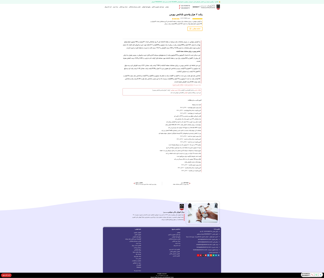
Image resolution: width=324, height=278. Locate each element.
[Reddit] (211, 255)
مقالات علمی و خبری (178, 85)
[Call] (312, 274)
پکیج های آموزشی (146, 7)
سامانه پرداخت (137, 248)
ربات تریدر (115, 7)
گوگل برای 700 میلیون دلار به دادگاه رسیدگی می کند (187, 159)
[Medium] (213, 255)
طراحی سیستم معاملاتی (134, 7)
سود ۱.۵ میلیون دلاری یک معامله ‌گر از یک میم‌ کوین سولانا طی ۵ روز (183, 148)
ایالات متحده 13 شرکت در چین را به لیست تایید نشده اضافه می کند (183, 153)
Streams (139, 267)
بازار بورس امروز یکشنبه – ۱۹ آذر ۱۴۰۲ (191, 165)
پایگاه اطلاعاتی (137, 250)
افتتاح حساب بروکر (136, 245)
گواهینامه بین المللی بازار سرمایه (133, 239)
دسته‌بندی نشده (189, 85)
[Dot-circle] (198, 255)
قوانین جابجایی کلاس (174, 254)
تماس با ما (138, 258)
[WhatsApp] (316, 274)
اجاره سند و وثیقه (196, 105)
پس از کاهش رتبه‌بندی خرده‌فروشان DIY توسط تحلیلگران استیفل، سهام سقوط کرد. (179, 133)
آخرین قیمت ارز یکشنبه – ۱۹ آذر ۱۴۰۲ (191, 171)
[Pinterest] (201, 255)
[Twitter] (208, 255)
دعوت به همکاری (137, 263)
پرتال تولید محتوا (137, 252)
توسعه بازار (138, 254)
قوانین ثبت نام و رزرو (174, 249)
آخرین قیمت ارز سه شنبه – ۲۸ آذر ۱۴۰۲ (190, 142)
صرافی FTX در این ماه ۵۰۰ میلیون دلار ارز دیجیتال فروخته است (185, 145)
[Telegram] (320, 274)
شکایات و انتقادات (136, 261)
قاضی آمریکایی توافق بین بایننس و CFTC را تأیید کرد (187, 116)
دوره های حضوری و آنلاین (158, 7)
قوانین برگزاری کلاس (175, 251)
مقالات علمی (197, 90)
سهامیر (167, 7)
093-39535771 (306, 275)
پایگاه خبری (178, 90)
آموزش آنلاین (138, 234)
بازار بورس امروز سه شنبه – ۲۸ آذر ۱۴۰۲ (190, 136)
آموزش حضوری (137, 232)
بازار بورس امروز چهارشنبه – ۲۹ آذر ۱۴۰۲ (190, 108)
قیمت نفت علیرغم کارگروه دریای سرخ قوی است (189, 156)
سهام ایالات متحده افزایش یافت (192, 162)
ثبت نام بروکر (108, 7)
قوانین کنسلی (176, 256)
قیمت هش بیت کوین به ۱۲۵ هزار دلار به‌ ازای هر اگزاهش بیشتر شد (183, 122)
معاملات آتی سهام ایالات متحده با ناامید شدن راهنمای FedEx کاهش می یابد (181, 130)
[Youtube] (206, 255)
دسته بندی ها (137, 271)
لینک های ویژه (137, 256)
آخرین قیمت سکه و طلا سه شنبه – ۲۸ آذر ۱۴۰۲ (189, 139)
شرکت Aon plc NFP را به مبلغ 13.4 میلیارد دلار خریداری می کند (184, 128)
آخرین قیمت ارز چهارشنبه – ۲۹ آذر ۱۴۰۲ (190, 113)
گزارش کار (138, 265)
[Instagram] (203, 255)
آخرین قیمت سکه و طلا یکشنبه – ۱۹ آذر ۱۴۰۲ (189, 168)
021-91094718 (306, 274)
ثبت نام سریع (6, 275)
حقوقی (186, 93)
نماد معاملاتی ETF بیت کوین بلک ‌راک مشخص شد (188, 119)
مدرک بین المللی (123, 7)
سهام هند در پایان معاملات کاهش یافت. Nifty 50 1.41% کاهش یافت (183, 125)
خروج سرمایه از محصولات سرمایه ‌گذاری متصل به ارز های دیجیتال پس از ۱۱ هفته (180, 151)
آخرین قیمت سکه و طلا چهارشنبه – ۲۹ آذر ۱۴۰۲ (189, 110)
